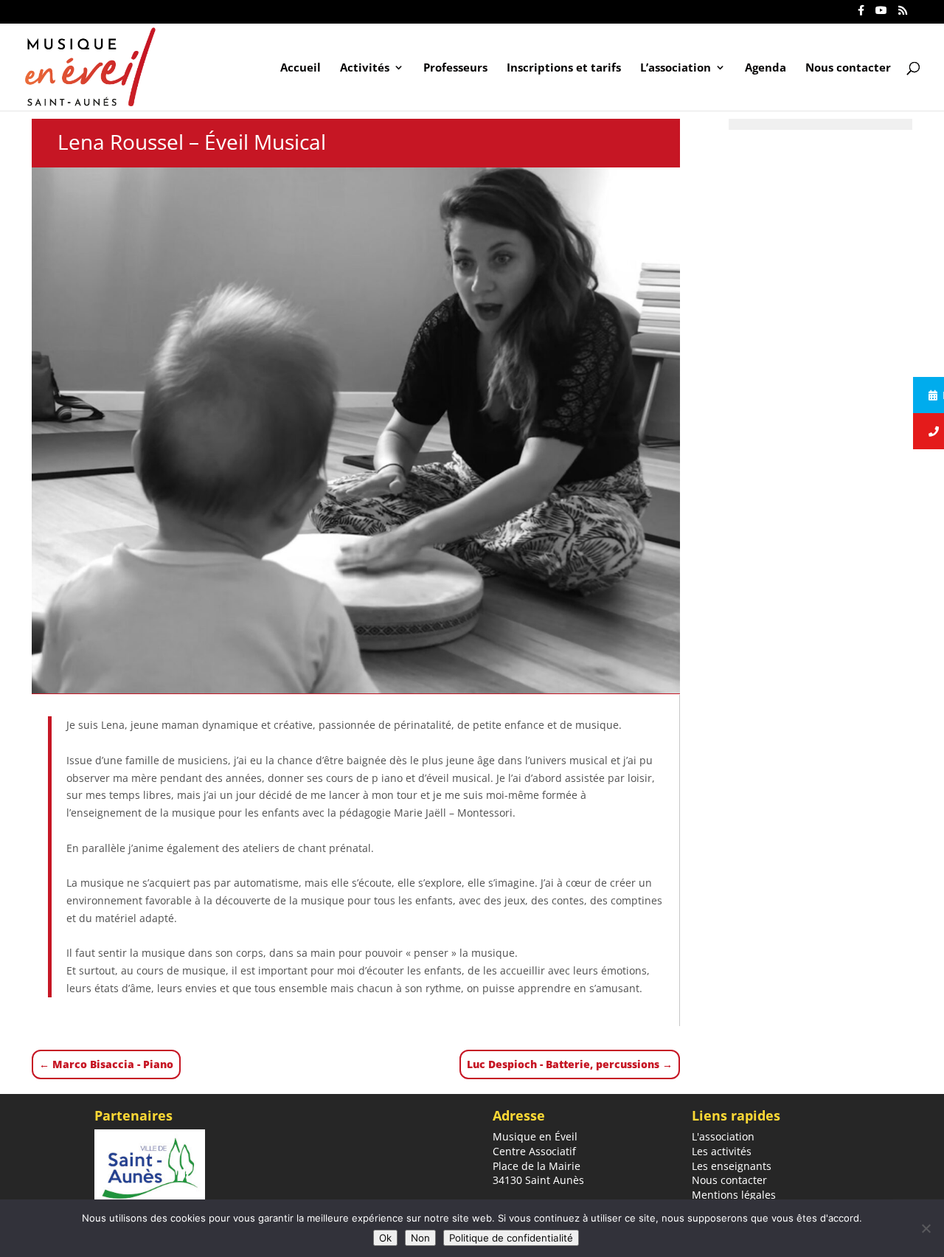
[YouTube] (881, 14)
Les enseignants (731, 1166)
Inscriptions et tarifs (564, 68)
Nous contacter (848, 68)
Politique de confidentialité (511, 1238)
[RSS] (902, 14)
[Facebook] (861, 14)
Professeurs (455, 68)
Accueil (300, 68)
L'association (723, 1136)
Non (420, 1238)
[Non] (925, 1228)
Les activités (722, 1151)
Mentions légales (734, 1195)
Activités (364, 68)
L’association (675, 68)
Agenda (765, 68)
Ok (385, 1238)
